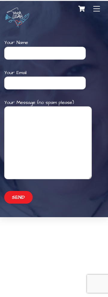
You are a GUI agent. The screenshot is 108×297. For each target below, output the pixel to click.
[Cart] (82, 9)
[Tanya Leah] (17, 27)
